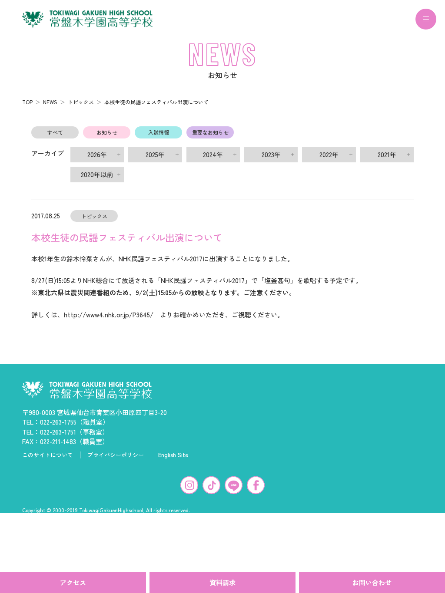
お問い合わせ (372, 582)
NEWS (50, 101)
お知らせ (106, 132)
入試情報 (158, 132)
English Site (173, 455)
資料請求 (222, 582)
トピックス (81, 101)
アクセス (73, 582)
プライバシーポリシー (115, 455)
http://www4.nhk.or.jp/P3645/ (108, 314)
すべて (55, 132)
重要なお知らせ (210, 132)
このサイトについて (47, 455)
